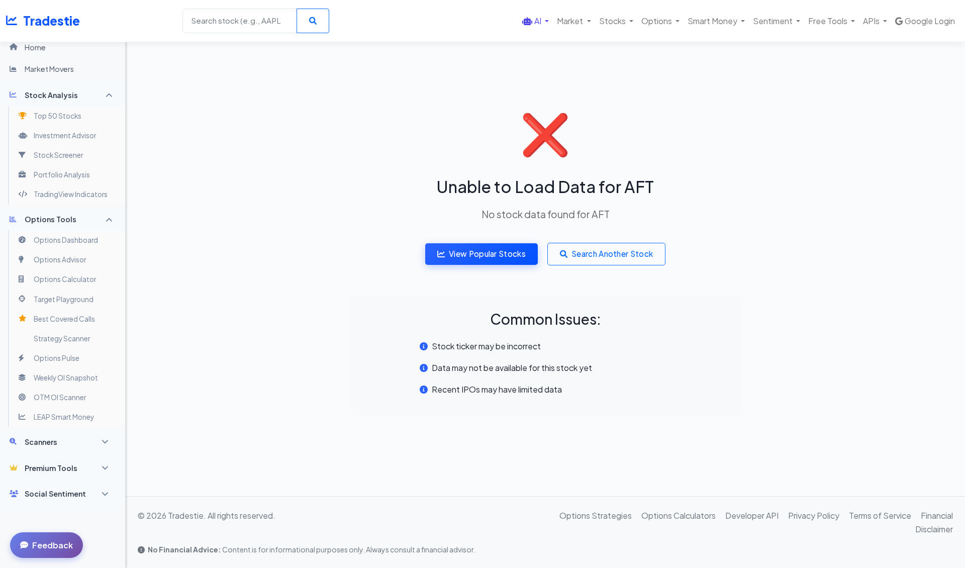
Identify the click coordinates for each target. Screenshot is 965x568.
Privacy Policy (813, 515)
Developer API (752, 515)
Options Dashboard (66, 240)
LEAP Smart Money (64, 417)
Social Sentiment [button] (55, 493)
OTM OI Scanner (60, 397)
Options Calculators (678, 515)
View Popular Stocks (487, 253)
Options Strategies (595, 515)
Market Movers (49, 68)
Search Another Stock (612, 253)
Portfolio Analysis (62, 174)
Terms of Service (880, 515)
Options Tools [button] (50, 219)
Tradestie (51, 20)
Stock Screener (58, 155)
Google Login (930, 21)
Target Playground (63, 299)
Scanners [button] (41, 441)
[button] (535, 21)
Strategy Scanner (62, 338)
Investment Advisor (65, 135)
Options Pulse (56, 358)
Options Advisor (60, 259)
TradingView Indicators (71, 194)
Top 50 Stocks (57, 116)
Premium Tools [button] (51, 467)
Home (35, 47)
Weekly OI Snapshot (66, 377)
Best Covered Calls (64, 319)
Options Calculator (65, 279)
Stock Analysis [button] (51, 95)
